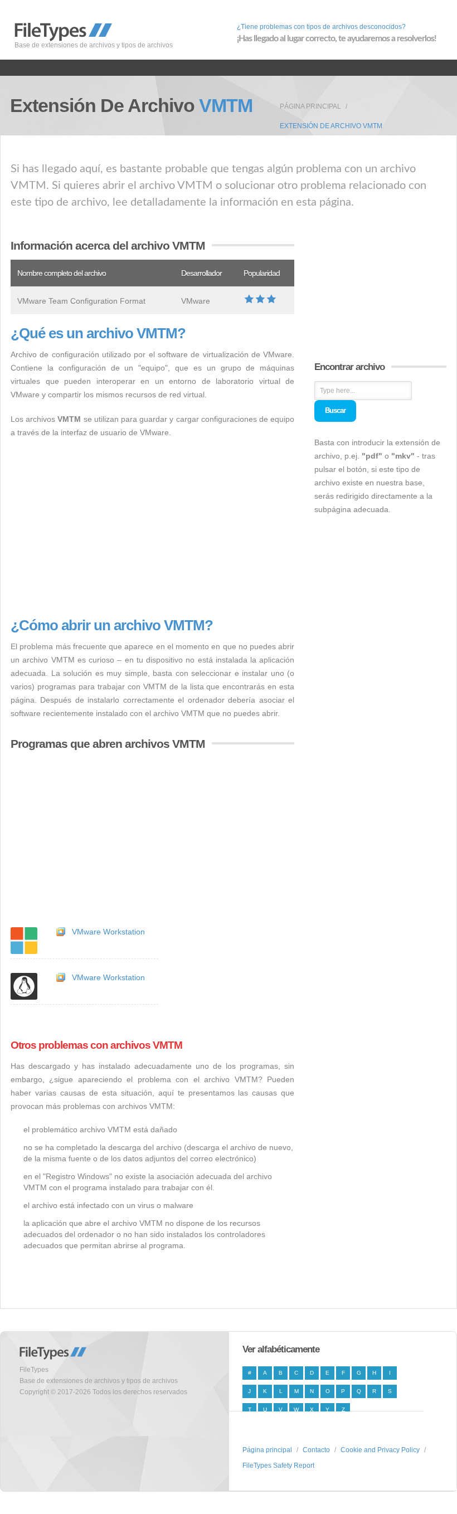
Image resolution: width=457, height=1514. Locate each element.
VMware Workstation (108, 931)
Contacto (316, 1450)
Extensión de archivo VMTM (331, 126)
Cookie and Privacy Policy (380, 1450)
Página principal (310, 106)
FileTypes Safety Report (278, 1465)
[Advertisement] (152, 528)
